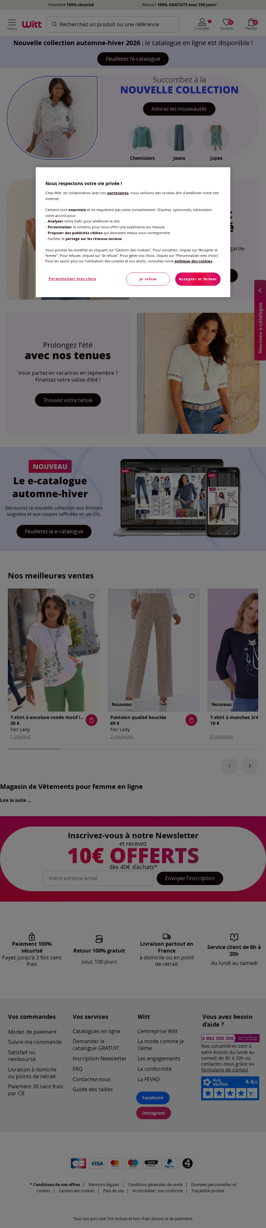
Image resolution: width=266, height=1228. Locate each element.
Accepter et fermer (198, 279)
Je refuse (148, 279)
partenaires (117, 193)
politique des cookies (193, 261)
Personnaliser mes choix (72, 278)
